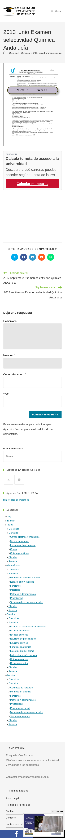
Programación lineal (20, 708)
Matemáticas (13, 565)
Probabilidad (16, 598)
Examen (11, 520)
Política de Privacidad (18, 805)
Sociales (11, 675)
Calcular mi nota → (32, 184)
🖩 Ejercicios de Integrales (16, 499)
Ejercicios (13, 533)
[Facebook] (19, 480)
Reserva (12, 561)
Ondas (13, 549)
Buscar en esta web (13, 448)
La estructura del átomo (22, 651)
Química (11, 614)
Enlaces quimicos (19, 634)
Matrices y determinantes (23, 594)
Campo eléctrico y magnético (25, 537)
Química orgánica (19, 659)
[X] (8, 480)
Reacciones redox (19, 663)
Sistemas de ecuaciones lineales (26, 602)
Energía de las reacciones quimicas (28, 626)
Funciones (15, 585)
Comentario (11, 320)
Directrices (13, 529)
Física (10, 524)
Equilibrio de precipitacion (23, 638)
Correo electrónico (14, 374)
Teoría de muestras (20, 716)
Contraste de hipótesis (21, 687)
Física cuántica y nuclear (23, 545)
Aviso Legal (12, 798)
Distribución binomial (20, 691)
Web (5, 393)
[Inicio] (4, 53)
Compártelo (16, 834)
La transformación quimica (23, 655)
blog (9, 516)
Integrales (15, 589)
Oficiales (12, 557)
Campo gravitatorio (19, 541)
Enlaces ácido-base (20, 630)
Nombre (9, 355)
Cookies (10, 811)
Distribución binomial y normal (25, 577)
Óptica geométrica (19, 553)
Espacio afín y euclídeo (22, 581)
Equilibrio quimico (19, 643)
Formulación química (20, 647)
